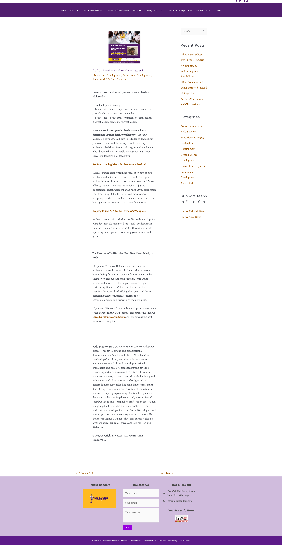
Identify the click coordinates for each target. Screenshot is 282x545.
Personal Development (193, 166)
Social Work (99, 79)
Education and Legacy (192, 137)
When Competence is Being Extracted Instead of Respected (194, 88)
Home (63, 10)
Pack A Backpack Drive (193, 211)
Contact (218, 10)
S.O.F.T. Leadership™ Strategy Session (176, 10)
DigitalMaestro (183, 540)
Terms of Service (149, 540)
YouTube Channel (203, 10)
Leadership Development (93, 10)
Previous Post (84, 473)
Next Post (167, 473)
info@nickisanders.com (180, 501)
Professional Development (118, 10)
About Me (74, 10)
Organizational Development (145, 10)
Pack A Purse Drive (191, 217)
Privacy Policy (135, 540)
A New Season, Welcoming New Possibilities (189, 71)
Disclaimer (162, 540)
